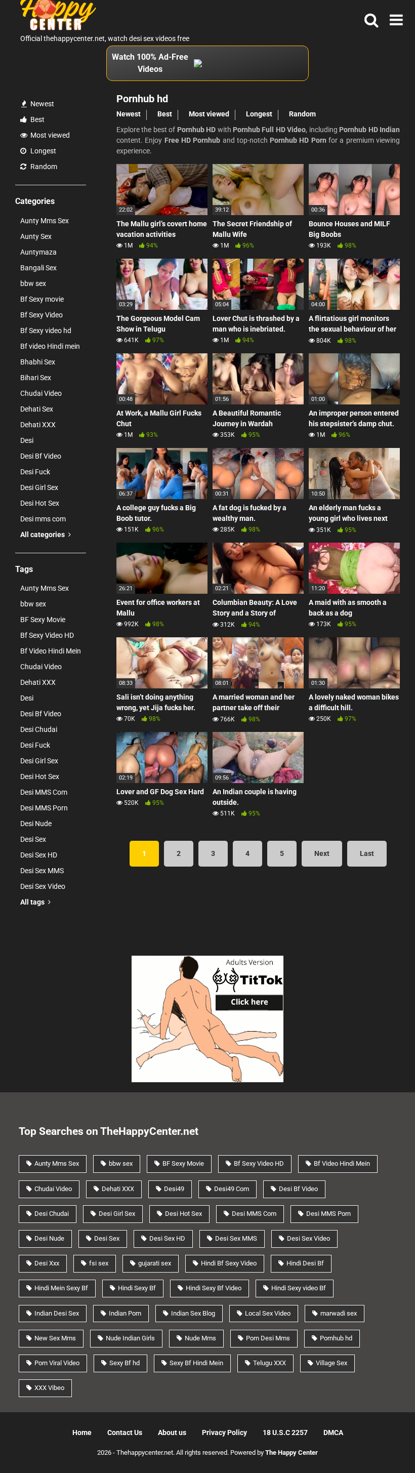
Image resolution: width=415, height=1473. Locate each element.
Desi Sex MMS (42, 871)
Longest (42, 151)
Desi (26, 440)
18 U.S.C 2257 (285, 1432)
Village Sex (331, 1363)
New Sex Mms (55, 1338)
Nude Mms (200, 1338)
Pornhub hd (336, 1338)
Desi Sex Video (42, 886)
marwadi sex (338, 1313)
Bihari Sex (35, 378)
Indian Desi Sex (56, 1313)
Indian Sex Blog (193, 1313)
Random (43, 166)
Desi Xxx (46, 1263)
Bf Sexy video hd (45, 330)
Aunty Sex (36, 236)
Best (37, 119)
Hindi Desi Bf (305, 1263)
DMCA (333, 1432)
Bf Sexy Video (41, 315)
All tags (33, 902)
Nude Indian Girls (130, 1338)
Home (82, 1432)
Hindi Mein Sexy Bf (61, 1288)
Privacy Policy (224, 1432)
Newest (41, 104)
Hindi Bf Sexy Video (229, 1263)
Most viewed (49, 135)
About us (172, 1432)
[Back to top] (381, 1442)
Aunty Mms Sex (44, 221)
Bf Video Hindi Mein (50, 651)
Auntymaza (38, 252)
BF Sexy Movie (42, 620)
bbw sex (33, 283)
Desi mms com (43, 519)
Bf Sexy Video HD (47, 635)
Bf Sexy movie (42, 299)
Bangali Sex (38, 268)
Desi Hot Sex (39, 503)
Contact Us (124, 1432)
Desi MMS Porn (44, 808)
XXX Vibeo (49, 1388)
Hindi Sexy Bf (137, 1288)
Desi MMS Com (43, 792)
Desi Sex (33, 839)
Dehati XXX (38, 425)
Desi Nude (36, 824)
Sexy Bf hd (124, 1363)
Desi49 (174, 1189)
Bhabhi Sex (37, 362)
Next (321, 853)
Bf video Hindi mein (50, 346)
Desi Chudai (38, 729)
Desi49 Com (231, 1189)
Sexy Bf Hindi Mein (196, 1363)
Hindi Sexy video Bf (298, 1288)
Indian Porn (125, 1313)
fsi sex (98, 1263)
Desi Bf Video (40, 456)
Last (367, 853)
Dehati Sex (36, 409)
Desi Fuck (35, 472)
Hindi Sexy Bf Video (213, 1288)
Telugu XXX (269, 1363)
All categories (43, 534)
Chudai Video (41, 393)
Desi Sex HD (38, 855)
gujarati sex (154, 1263)
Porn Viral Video (56, 1363)
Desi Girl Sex (39, 487)
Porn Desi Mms (268, 1338)
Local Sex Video (267, 1313)
